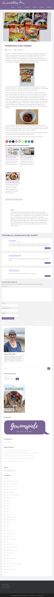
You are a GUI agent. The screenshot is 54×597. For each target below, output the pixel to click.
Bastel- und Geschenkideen (12, 484)
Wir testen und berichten (15, 255)
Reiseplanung (9, 544)
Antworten (47, 248)
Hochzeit (8, 525)
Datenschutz (23, 595)
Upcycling (8, 566)
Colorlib (32, 595)
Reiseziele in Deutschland (12, 547)
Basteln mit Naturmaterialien (12, 495)
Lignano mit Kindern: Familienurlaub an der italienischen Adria (19, 458)
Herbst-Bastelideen (10, 519)
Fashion (7, 503)
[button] (7, 141)
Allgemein (8, 478)
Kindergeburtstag (10, 533)
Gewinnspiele (9, 514)
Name (3, 303)
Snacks (20, 199)
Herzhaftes (8, 522)
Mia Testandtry (12, 240)
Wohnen (34, 7)
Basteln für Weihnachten (11, 489)
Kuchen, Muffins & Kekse (11, 539)
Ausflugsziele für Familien (12, 481)
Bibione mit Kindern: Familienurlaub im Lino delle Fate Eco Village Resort (21, 453)
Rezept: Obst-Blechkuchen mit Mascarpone (14, 461)
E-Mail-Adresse (6, 308)
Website (3, 313)
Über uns (49, 7)
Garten (7, 508)
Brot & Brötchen (9, 497)
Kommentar (5, 286)
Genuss (22, 49)
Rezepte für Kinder (10, 552)
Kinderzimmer (9, 536)
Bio (6, 199)
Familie (12, 7)
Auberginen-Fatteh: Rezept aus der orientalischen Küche (17, 450)
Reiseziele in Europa (10, 550)
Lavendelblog (13, 595)
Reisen (7, 541)
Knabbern (10, 199)
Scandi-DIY (8, 555)
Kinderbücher (9, 530)
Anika (17, 49)
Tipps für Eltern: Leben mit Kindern (14, 563)
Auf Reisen (26, 7)
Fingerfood (8, 506)
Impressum (18, 595)
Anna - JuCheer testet (14, 270)
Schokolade (15, 199)
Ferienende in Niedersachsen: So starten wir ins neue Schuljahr (19, 455)
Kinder (7, 528)
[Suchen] (48, 368)
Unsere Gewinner (8, 442)
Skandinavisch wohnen (11, 558)
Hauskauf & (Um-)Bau (11, 517)
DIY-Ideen (42, 7)
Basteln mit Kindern (10, 492)
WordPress (41, 595)
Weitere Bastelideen (10, 569)
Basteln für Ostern (10, 486)
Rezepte (19, 7)
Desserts (8, 500)
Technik (7, 561)
